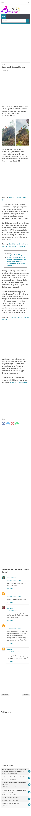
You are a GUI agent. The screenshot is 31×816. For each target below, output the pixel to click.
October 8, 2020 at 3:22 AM (14, 580)
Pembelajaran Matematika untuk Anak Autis (14, 777)
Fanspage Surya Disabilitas (18, 382)
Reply (8, 588)
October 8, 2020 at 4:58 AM (14, 652)
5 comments (5, 70)
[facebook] (3, 423)
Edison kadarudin (11, 577)
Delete (11, 588)
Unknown (9, 594)
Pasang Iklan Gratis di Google (15, 255)
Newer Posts (5, 694)
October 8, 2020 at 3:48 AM (14, 596)
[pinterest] (12, 423)
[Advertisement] (15, 42)
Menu (3, 16)
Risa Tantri (10, 608)
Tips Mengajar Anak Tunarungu (10, 803)
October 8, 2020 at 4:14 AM (14, 610)
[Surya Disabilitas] (10, 9)
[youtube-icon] (28, 2)
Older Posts (26, 694)
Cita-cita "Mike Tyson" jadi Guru (10, 797)
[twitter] (8, 423)
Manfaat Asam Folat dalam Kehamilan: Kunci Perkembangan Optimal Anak (16, 263)
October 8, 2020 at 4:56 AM (14, 628)
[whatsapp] (17, 423)
